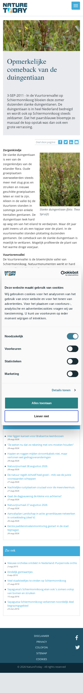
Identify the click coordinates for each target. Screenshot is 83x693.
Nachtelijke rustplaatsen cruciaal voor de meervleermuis (41, 487)
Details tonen (61, 390)
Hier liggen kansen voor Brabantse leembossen (35, 436)
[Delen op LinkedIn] (71, 142)
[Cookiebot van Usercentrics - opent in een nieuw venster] (60, 273)
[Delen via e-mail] (77, 142)
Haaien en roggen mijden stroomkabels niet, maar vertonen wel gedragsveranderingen (37, 455)
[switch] (72, 348)
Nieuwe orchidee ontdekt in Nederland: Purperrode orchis (42, 563)
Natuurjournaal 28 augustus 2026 (27, 466)
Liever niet (41, 416)
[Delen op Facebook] (60, 142)
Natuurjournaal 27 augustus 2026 (27, 505)
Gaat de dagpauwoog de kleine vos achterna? (34, 496)
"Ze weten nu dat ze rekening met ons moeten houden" (40, 445)
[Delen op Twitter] (66, 142)
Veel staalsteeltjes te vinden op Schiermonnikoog (36, 580)
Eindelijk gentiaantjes (20, 572)
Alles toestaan (42, 403)
